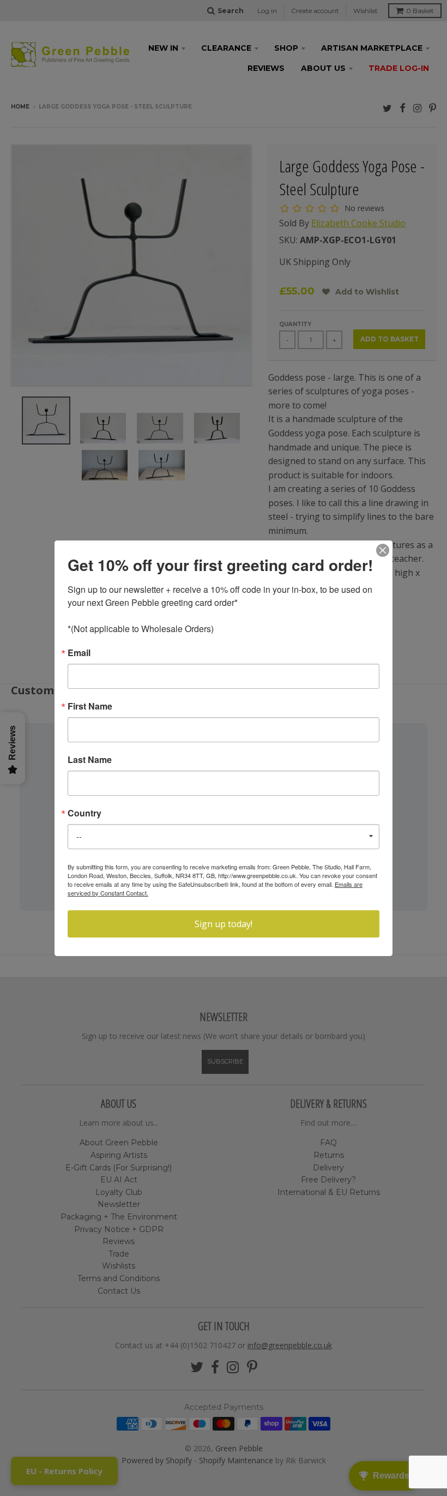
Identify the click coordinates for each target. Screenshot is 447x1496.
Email (79, 652)
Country (84, 813)
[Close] (382, 550)
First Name (90, 706)
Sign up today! (223, 924)
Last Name (90, 759)
